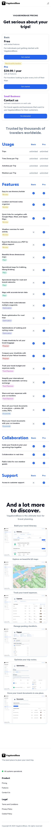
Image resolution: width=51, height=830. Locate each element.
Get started (25, 57)
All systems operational (13, 771)
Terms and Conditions (10, 804)
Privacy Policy (7, 809)
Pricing (4, 783)
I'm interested (25, 116)
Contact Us (6, 792)
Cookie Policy (7, 814)
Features (5, 788)
